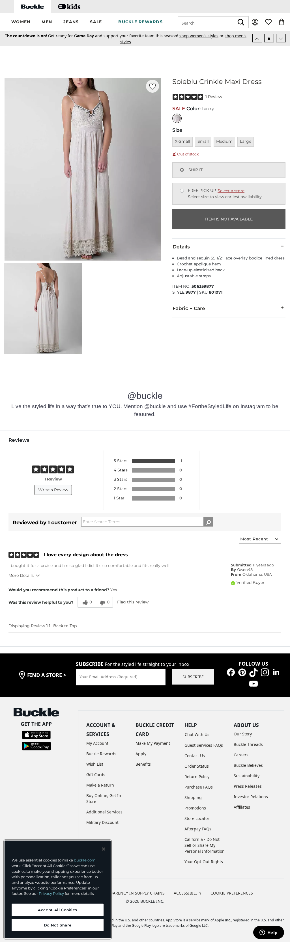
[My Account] (255, 22)
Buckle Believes (248, 765)
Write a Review (53, 489)
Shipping (193, 797)
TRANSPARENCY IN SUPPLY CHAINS (131, 893)
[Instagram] (264, 672)
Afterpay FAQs (197, 829)
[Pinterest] (242, 672)
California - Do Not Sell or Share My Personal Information (204, 845)
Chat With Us (197, 734)
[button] (21, 22)
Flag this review (133, 602)
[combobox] (209, 22)
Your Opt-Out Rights (203, 861)
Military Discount (102, 822)
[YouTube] (253, 683)
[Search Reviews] (208, 522)
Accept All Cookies (57, 910)
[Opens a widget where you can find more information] (268, 933)
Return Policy (196, 776)
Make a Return (100, 785)
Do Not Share (58, 925)
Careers (241, 754)
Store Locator (196, 818)
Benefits (143, 764)
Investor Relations (251, 796)
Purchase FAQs (198, 787)
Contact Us (194, 755)
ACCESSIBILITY (187, 893)
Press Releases (248, 786)
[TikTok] (253, 672)
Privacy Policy (51, 893)
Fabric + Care (189, 308)
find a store (46, 675)
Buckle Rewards (101, 753)
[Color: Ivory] (177, 118)
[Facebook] (231, 672)
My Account (97, 743)
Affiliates (242, 807)
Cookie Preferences (231, 893)
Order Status (196, 766)
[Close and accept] (103, 849)
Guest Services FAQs (203, 745)
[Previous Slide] (257, 38)
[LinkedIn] (276, 672)
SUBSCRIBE (193, 676)
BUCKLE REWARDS (140, 21)
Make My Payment (153, 743)
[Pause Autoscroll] (269, 38)
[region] (58, 889)
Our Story (243, 734)
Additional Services (104, 812)
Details (181, 247)
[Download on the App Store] (36, 734)
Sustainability (246, 775)
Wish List (94, 764)
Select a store (231, 190)
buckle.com (85, 860)
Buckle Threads (248, 744)
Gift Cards (95, 774)
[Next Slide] (281, 38)
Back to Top (65, 625)
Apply (141, 753)
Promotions (195, 808)
